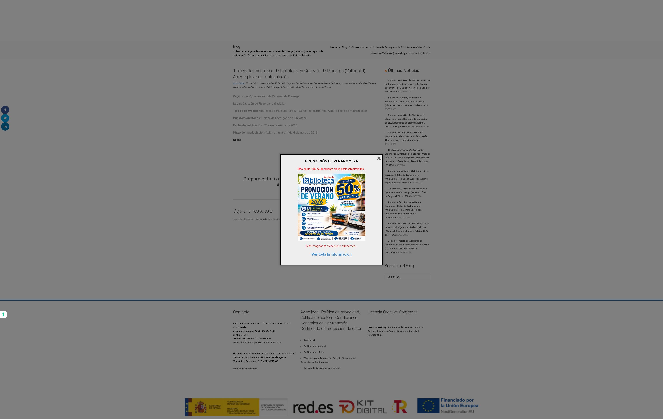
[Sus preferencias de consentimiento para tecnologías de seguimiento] (3, 314)
